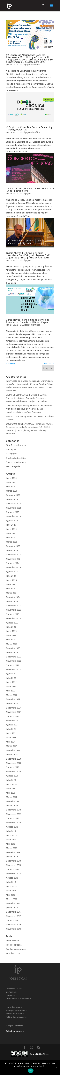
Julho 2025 (11, 524)
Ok (30, 1071)
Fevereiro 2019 (13, 852)
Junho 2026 (11, 478)
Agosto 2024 (12, 571)
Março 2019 (11, 848)
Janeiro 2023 (12, 652)
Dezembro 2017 (13, 911)
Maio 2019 (11, 839)
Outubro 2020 (12, 767)
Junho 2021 (11, 733)
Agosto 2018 (12, 877)
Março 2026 (11, 490)
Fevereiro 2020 (13, 801)
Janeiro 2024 (12, 601)
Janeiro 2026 (12, 499)
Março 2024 (11, 593)
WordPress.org (13, 953)
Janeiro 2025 (12, 550)
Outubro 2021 (12, 716)
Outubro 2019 (12, 818)
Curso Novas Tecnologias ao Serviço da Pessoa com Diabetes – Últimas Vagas (27, 321)
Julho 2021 (11, 729)
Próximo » (49, 363)
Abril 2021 (10, 741)
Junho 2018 (11, 886)
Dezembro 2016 (13, 924)
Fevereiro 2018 (13, 903)
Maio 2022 (11, 686)
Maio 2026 (11, 482)
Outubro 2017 (12, 920)
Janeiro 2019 (12, 856)
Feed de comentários (16, 949)
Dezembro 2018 (13, 860)
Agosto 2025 (12, 520)
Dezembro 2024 (13, 554)
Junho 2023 (11, 631)
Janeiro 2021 (12, 754)
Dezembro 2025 (13, 503)
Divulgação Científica (30, 64)
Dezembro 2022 (13, 656)
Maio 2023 (11, 635)
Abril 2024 (10, 588)
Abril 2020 (10, 792)
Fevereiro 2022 (13, 699)
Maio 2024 (11, 584)
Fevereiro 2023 (13, 648)
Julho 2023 (11, 627)
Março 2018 (11, 899)
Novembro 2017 (13, 916)
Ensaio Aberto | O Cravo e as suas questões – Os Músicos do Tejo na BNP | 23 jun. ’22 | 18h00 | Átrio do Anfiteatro (29, 255)
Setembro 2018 (13, 873)
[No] (56, 1067)
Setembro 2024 (13, 567)
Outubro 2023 (12, 614)
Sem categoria (13, 466)
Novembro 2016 (13, 928)
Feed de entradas (14, 944)
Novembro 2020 (13, 763)
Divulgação (25, 193)
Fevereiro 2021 (13, 750)
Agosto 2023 (12, 622)
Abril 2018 (10, 894)
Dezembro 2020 (13, 758)
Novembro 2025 (13, 507)
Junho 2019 (11, 835)
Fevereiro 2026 (13, 495)
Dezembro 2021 (13, 707)
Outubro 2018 (12, 869)
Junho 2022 (11, 682)
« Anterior (10, 363)
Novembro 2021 (13, 712)
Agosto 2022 (12, 673)
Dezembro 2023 (13, 605)
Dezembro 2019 (13, 809)
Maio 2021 (11, 737)
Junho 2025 (11, 529)
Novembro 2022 (13, 660)
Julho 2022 (11, 678)
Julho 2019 (11, 831)
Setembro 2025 (13, 516)
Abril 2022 (10, 690)
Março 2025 (11, 541)
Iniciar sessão (12, 940)
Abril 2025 (10, 537)
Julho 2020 (11, 780)
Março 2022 (11, 695)
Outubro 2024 (12, 563)
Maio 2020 (11, 788)
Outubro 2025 (12, 512)
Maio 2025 (11, 533)
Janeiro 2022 (12, 703)
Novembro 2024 (13, 559)
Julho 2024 (11, 575)
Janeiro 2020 (12, 805)
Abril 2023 (10, 639)
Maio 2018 (11, 890)
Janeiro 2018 (12, 907)
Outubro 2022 (12, 665)
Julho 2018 (11, 882)
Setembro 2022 (13, 669)
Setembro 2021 (13, 720)
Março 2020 (11, 797)
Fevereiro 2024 (13, 597)
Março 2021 (11, 746)
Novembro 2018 (13, 865)
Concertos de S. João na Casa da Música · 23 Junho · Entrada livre (30, 189)
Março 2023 (11, 644)
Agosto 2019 (12, 826)
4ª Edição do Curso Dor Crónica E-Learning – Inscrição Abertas (29, 128)
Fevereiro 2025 (13, 546)
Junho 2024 (11, 580)
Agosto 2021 (12, 724)
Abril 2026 (10, 486)
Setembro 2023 (13, 618)
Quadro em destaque (16, 462)
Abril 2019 (10, 843)
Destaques (11, 449)
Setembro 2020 (13, 771)
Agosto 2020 (12, 775)
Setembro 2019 (13, 822)
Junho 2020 (11, 784)
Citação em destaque (16, 445)
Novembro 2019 (13, 814)
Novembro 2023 (13, 609)
